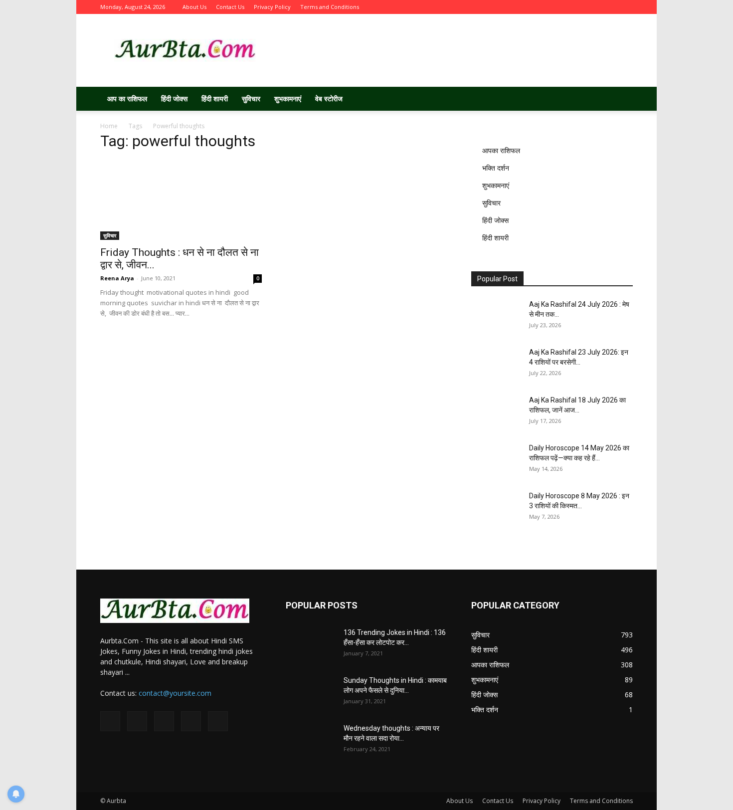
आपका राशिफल (501, 150)
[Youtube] (625, 7)
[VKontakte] (608, 7)
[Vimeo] (592, 7)
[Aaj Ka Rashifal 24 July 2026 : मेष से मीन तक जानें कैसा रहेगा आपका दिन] (496, 316)
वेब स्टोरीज (329, 98)
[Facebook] (559, 7)
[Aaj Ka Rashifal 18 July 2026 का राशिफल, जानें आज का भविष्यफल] (496, 412)
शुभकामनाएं (287, 98)
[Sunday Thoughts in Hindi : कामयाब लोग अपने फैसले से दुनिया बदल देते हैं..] (311, 692)
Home (109, 126)
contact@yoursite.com (175, 693)
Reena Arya (117, 278)
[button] (621, 99)
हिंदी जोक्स (174, 98)
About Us (194, 6)
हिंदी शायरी (214, 98)
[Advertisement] (451, 50)
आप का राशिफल (127, 98)
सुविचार (251, 98)
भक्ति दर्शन (495, 168)
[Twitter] (575, 7)
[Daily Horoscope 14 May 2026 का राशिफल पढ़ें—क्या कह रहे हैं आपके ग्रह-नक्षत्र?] (496, 460)
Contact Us (230, 6)
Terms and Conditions (329, 6)
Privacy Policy (272, 6)
